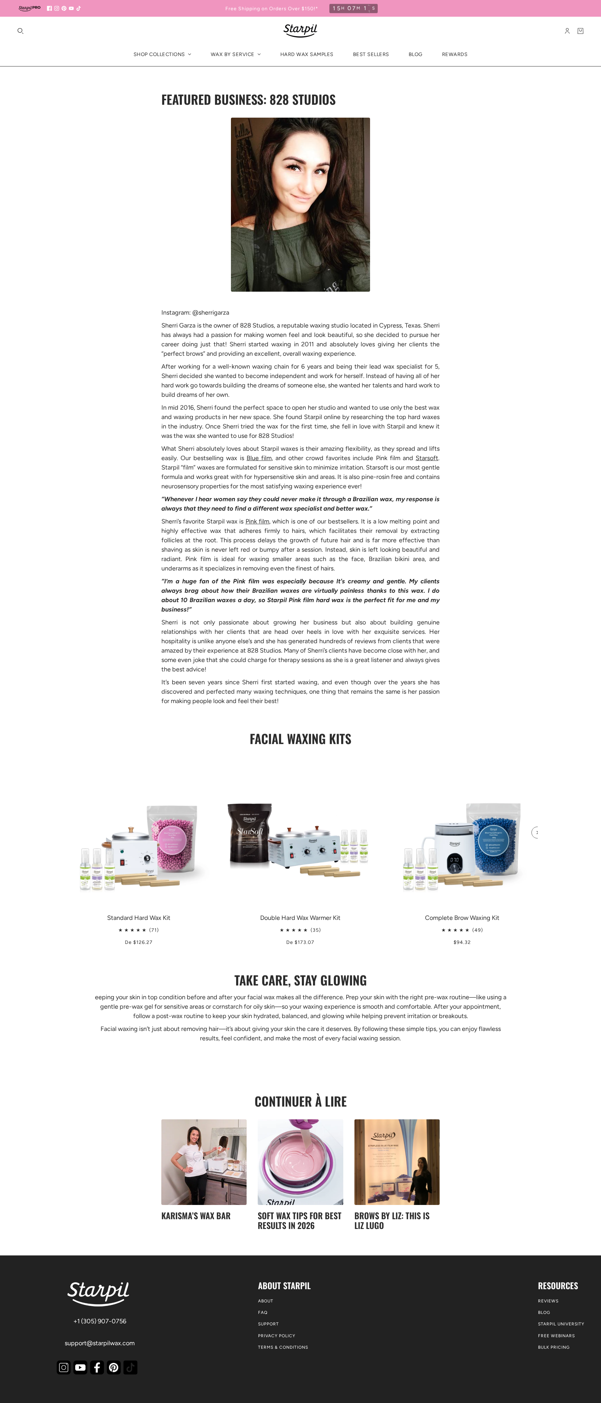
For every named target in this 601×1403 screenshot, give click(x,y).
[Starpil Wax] (300, 31)
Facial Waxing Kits (300, 738)
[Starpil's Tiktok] (130, 1367)
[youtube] (71, 8)
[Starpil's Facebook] (97, 1367)
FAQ (262, 1312)
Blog (544, 1312)
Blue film (259, 458)
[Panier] (580, 31)
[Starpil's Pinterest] (114, 1367)
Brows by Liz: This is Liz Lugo (392, 1220)
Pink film (257, 521)
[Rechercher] (20, 31)
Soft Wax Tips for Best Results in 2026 (300, 1220)
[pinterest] (64, 8)
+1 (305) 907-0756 (99, 1321)
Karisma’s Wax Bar (196, 1215)
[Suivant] (537, 832)
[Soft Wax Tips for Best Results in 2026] (300, 1162)
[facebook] (49, 8)
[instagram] (57, 8)
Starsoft (427, 458)
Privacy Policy (276, 1335)
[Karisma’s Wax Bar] (204, 1162)
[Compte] (567, 31)
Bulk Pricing (554, 1347)
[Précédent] (64, 763)
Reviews (548, 1301)
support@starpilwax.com (100, 1343)
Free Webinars (556, 1335)
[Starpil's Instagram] (64, 1367)
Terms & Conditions (283, 1347)
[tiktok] (78, 8)
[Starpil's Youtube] (80, 1367)
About (265, 1301)
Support (268, 1324)
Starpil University (561, 1324)
